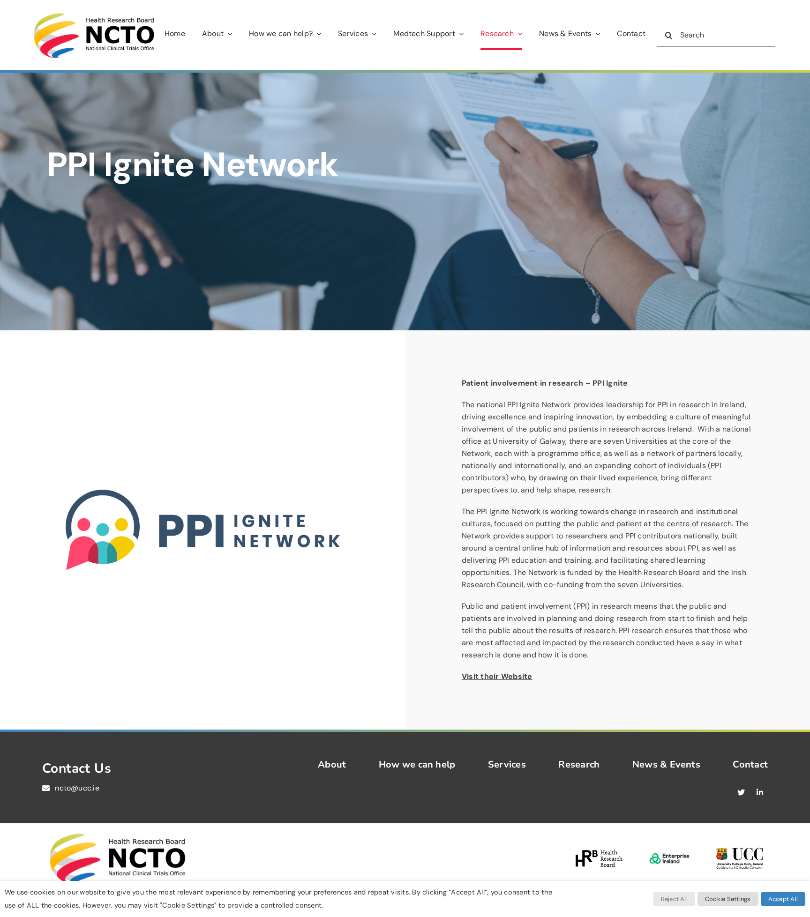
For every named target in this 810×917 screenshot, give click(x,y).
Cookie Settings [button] (728, 899)
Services (507, 764)
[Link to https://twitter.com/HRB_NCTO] (741, 792)
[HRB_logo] (599, 853)
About (332, 764)
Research (579, 764)
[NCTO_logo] (93, 13)
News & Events (666, 764)
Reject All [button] (674, 899)
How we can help (417, 764)
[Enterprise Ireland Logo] (669, 850)
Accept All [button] (783, 899)
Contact (750, 764)
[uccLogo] (739, 851)
